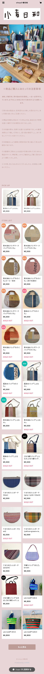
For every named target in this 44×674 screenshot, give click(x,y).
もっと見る (22, 647)
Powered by (19, 663)
